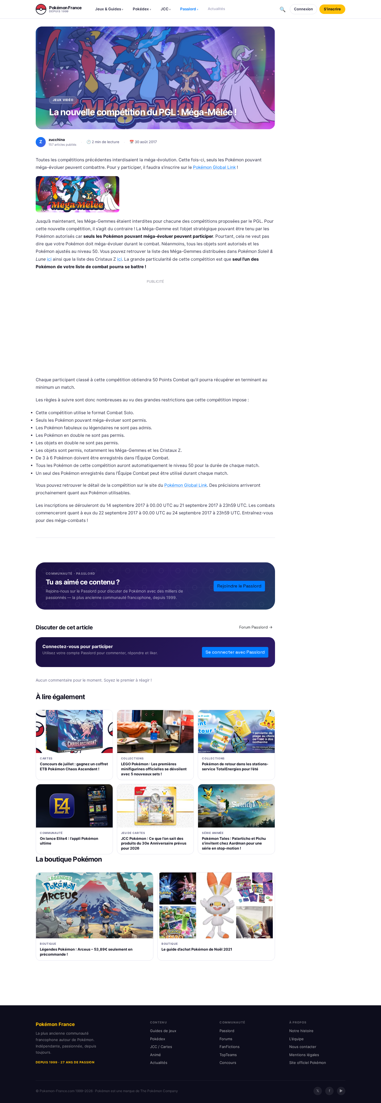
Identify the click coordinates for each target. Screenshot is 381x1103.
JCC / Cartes (161, 1046)
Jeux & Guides (109, 9)
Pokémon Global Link (214, 167)
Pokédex (142, 9)
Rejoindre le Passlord (239, 586)
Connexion (303, 9)
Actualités (216, 8)
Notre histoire (301, 1030)
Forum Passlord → (256, 627)
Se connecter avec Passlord (235, 652)
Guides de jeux (163, 1030)
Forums (226, 1039)
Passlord (189, 9)
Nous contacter (302, 1046)
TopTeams (228, 1054)
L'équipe (296, 1039)
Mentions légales (304, 1054)
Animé (155, 1054)
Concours (228, 1062)
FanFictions (230, 1046)
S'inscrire (332, 9)
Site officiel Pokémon (307, 1062)
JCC (166, 9)
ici (49, 259)
